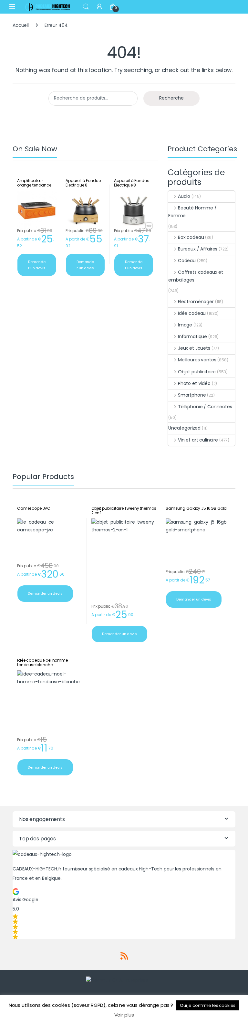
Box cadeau (191, 237)
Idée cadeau (192, 313)
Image (185, 325)
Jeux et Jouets (194, 348)
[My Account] (99, 6)
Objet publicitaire (197, 371)
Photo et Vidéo (194, 383)
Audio (184, 196)
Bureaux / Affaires (197, 249)
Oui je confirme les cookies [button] (207, 1005)
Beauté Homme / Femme (192, 212)
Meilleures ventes (197, 360)
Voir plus (124, 1014)
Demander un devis (37, 265)
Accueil (21, 25)
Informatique (192, 336)
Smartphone (192, 395)
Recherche (171, 98)
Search (85, 6)
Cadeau (187, 260)
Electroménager (196, 301)
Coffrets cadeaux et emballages (195, 276)
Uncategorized (184, 428)
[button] (124, 913)
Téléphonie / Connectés (205, 406)
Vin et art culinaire (198, 440)
